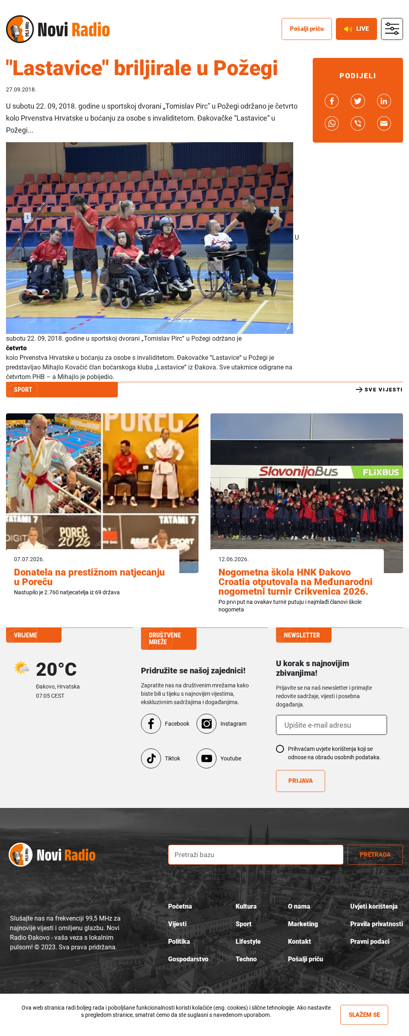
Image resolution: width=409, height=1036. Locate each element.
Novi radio (20, 29)
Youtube (230, 758)
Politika (179, 941)
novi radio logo (60, 855)
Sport (244, 924)
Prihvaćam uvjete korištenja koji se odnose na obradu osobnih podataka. (334, 753)
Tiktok (172, 758)
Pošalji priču (307, 28)
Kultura (246, 906)
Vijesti (177, 924)
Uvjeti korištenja (374, 906)
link (332, 101)
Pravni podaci (369, 941)
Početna (180, 906)
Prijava (300, 780)
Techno (246, 959)
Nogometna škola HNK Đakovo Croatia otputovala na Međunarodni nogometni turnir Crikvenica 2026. (295, 582)
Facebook (177, 723)
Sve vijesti (384, 390)
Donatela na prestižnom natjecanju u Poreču (89, 577)
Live (362, 28)
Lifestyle (248, 941)
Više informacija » (176, 1022)
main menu (392, 29)
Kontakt (299, 941)
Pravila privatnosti (376, 924)
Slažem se (364, 1014)
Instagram (233, 723)
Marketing (303, 924)
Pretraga (375, 854)
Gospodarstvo (188, 959)
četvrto (16, 348)
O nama (299, 906)
